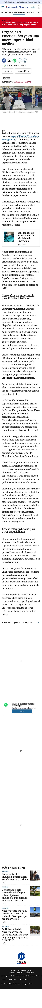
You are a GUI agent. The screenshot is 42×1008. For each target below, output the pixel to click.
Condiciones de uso (34, 976)
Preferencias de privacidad (23, 984)
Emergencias (28, 622)
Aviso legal (4, 976)
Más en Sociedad (13, 868)
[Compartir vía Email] (25, 61)
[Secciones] (2, 7)
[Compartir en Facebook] (4, 61)
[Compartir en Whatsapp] (14, 61)
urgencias (16, 622)
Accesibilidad (24, 980)
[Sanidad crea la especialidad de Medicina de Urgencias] (9, 237)
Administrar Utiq (6, 984)
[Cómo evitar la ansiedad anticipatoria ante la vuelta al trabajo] (35, 876)
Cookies (3, 980)
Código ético (13, 980)
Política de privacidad (18, 976)
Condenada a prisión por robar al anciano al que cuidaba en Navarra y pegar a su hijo (20, 23)
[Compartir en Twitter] (9, 61)
